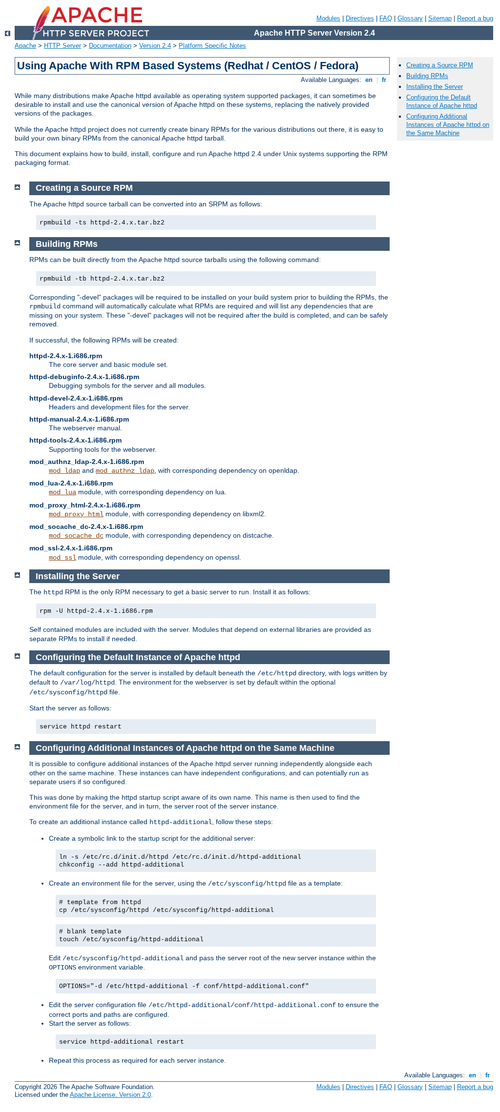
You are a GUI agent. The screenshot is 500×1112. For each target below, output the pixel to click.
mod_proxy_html (76, 514)
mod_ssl (62, 558)
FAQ (385, 18)
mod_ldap (64, 471)
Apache (25, 45)
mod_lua (62, 492)
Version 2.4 (155, 45)
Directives (360, 18)
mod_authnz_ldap (125, 471)
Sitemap (440, 18)
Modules (328, 18)
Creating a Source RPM (439, 65)
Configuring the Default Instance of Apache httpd (441, 101)
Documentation (110, 45)
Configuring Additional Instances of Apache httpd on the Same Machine (447, 125)
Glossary (410, 18)
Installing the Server (434, 86)
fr (384, 79)
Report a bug (475, 18)
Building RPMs (427, 76)
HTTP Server (62, 45)
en (369, 79)
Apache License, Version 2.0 (110, 1094)
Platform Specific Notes (212, 45)
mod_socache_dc (76, 536)
